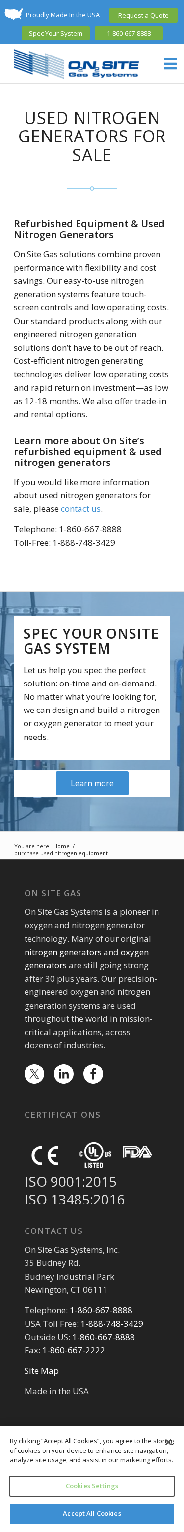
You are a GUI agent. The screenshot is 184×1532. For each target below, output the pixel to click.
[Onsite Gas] (76, 63)
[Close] (168, 1442)
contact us (81, 508)
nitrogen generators (63, 952)
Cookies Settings (92, 1485)
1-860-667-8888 (129, 33)
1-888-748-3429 (111, 1323)
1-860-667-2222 (73, 1350)
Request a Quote (143, 15)
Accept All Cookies (92, 1513)
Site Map (42, 1370)
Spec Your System (55, 33)
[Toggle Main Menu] (165, 64)
